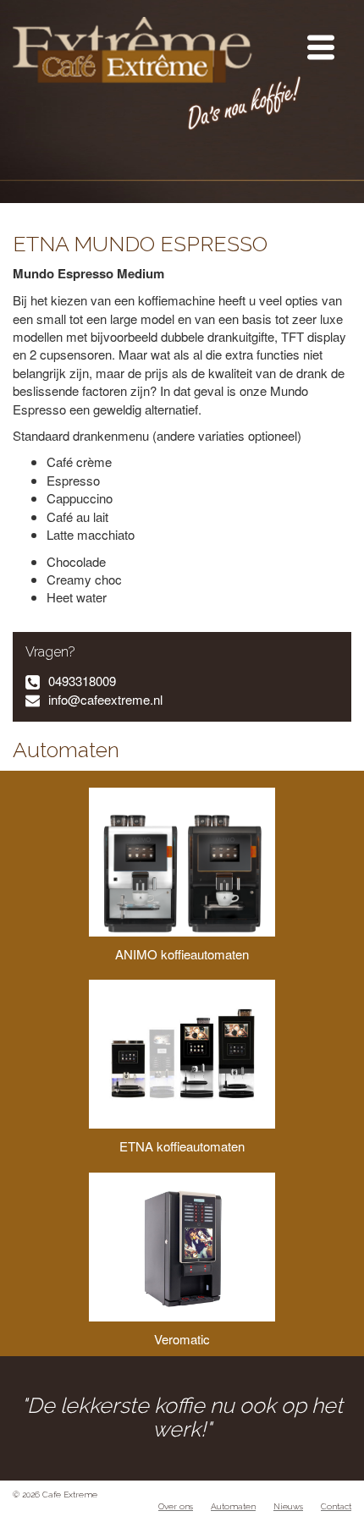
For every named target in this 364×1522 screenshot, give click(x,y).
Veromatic (182, 1339)
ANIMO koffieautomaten (182, 954)
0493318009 (82, 681)
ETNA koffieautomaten (182, 1146)
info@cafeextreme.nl (105, 699)
